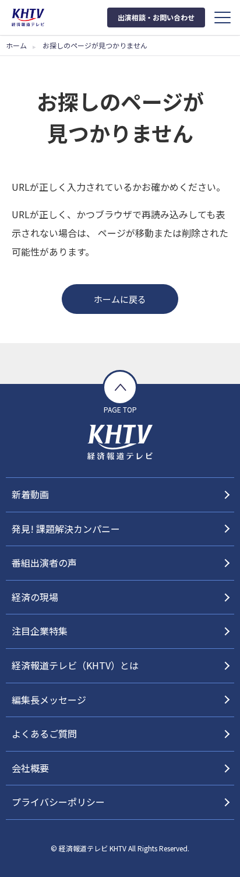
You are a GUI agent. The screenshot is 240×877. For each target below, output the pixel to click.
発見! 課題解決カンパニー (66, 529)
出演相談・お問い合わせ (156, 17)
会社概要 (30, 768)
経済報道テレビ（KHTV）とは (75, 665)
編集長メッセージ (49, 700)
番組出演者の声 (44, 562)
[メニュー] (222, 17)
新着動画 (30, 494)
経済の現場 (35, 597)
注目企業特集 (40, 631)
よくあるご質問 (44, 733)
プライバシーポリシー (58, 802)
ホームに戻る (120, 299)
